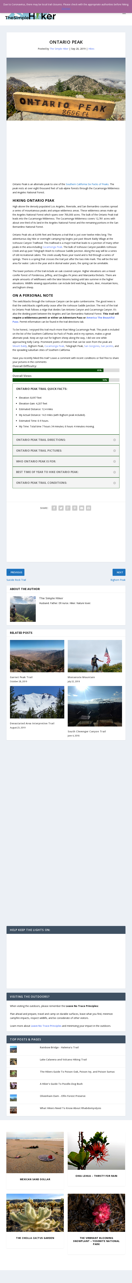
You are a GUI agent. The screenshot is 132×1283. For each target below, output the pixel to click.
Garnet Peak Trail (21, 677)
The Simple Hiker (59, 48)
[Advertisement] (66, 145)
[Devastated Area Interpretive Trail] (37, 702)
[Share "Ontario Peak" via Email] (81, 508)
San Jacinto (107, 346)
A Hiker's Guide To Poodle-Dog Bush (61, 1083)
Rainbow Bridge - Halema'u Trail (59, 1047)
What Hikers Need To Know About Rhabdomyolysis (70, 1108)
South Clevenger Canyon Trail (87, 731)
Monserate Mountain (81, 677)
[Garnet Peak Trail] (37, 656)
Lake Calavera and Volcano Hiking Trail (63, 1059)
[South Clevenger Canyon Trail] (95, 706)
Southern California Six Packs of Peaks (87, 184)
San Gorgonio (92, 346)
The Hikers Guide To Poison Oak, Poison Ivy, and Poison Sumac (77, 1071)
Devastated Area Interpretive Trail (32, 723)
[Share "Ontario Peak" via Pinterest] (74, 508)
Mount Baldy (20, 346)
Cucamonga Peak (52, 247)
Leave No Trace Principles (46, 1025)
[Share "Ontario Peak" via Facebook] (54, 508)
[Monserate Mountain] (95, 656)
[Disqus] (66, 793)
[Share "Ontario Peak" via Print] (88, 508)
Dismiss (66, 8)
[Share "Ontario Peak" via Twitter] (61, 508)
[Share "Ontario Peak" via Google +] (67, 508)
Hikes (91, 48)
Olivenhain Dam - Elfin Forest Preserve (62, 1096)
